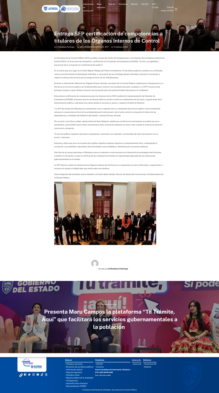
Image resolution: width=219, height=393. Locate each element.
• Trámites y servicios (73, 364)
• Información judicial (73, 370)
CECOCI (145, 4)
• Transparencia (71, 381)
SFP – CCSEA (155, 5)
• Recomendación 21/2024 (75, 386)
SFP (106, 47)
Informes (134, 4)
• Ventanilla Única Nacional (76, 383)
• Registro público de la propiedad (79, 378)
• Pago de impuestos (73, 372)
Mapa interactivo (101, 5)
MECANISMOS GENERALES (92, 47)
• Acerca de (136, 364)
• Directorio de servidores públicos (79, 367)
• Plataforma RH (149, 364)
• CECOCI (99, 364)
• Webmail (147, 367)
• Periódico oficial (72, 375)
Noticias (112, 4)
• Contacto (99, 367)
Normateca (123, 4)
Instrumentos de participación (88, 7)
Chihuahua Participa (65, 47)
